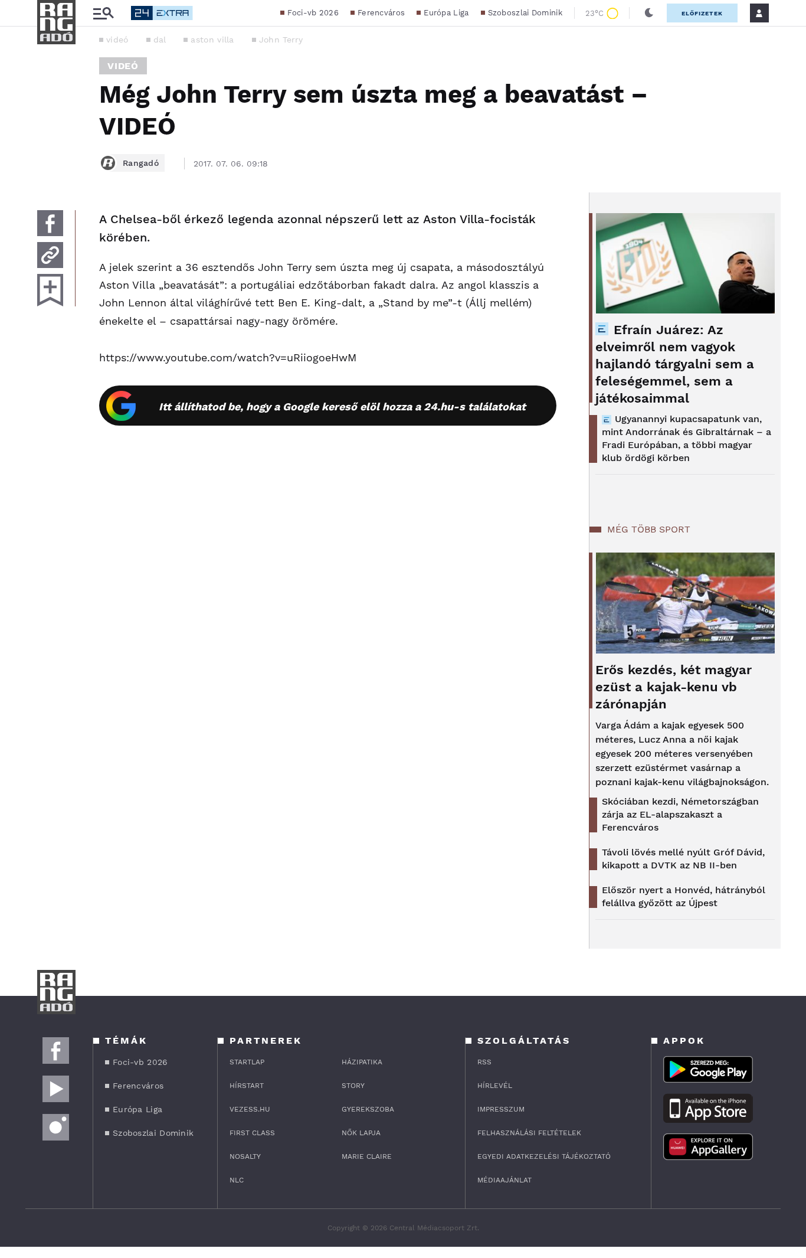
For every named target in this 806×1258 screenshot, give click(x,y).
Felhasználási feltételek (529, 1133)
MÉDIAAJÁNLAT (504, 1180)
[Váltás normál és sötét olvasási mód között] (649, 13)
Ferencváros (381, 12)
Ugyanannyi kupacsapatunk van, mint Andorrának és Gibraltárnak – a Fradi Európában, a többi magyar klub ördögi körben (686, 438)
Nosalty (245, 1156)
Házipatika (362, 1062)
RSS (484, 1062)
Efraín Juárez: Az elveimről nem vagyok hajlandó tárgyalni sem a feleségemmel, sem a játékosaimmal (674, 364)
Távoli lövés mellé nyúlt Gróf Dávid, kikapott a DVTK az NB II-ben (683, 859)
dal (159, 39)
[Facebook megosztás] (50, 223)
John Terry (281, 39)
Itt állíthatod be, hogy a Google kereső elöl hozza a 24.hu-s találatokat (342, 406)
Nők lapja (361, 1133)
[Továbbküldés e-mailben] (50, 255)
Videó (123, 65)
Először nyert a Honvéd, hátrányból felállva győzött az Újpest (683, 896)
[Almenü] (103, 13)
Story (353, 1085)
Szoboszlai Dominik (525, 12)
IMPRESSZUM (501, 1109)
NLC (237, 1180)
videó (117, 39)
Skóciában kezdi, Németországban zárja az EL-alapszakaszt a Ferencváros (680, 814)
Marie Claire (367, 1156)
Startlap (247, 1062)
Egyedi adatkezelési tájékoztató (544, 1156)
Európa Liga (446, 12)
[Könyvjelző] (50, 290)
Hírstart (247, 1085)
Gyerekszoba (368, 1109)
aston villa (212, 39)
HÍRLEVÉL (494, 1085)
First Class (252, 1133)
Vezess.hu (250, 1109)
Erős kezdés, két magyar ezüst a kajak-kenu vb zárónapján (673, 686)
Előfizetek (702, 13)
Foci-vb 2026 (313, 12)
